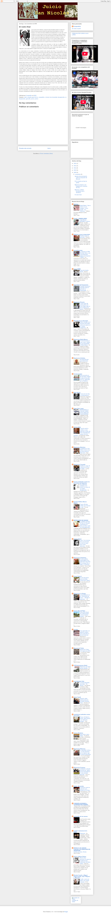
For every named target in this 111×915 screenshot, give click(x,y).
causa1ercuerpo (78, 250)
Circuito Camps (78, 374)
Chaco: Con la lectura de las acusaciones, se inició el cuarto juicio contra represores (85, 543)
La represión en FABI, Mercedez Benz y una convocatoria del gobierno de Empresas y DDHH (85, 254)
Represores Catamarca (80, 557)
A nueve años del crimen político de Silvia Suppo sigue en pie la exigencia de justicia (85, 306)
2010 (75, 170)
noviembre (78, 174)
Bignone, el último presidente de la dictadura (79, 191)
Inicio (49, 148)
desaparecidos (61, 97)
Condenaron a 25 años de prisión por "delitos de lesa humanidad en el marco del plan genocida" (85, 771)
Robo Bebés (77, 392)
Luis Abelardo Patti (79, 681)
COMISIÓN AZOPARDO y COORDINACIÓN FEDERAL (81, 804)
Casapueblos (77, 26)
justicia (36, 98)
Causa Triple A (78, 576)
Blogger (66, 911)
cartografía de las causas (81, 816)
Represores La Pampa (80, 593)
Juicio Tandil (77, 697)
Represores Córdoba (79, 358)
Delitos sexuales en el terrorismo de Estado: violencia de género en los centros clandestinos (85, 325)
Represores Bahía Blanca (81, 339)
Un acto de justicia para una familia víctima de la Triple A (85, 579)
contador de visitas (75, 901)
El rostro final (78, 194)
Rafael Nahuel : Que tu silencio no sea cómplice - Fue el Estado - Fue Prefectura (85, 208)
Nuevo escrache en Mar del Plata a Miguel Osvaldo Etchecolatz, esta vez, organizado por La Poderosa (85, 378)
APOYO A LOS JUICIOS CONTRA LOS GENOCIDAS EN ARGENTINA (82, 849)
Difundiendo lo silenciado (81, 320)
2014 (75, 165)
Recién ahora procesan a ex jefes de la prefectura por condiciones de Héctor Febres (85, 860)
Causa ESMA (77, 269)
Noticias (76, 204)
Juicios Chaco (78, 539)
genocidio (28, 98)
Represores (83, 833)
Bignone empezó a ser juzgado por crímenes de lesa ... (81, 186)
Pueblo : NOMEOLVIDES (80, 218)
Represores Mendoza (79, 447)
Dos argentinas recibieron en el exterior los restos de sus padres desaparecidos (85, 487)
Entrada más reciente (25, 148)
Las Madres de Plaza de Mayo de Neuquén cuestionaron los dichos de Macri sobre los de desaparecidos (85, 524)
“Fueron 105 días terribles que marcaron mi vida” (85, 506)
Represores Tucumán (79, 464)
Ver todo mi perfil (76, 28)
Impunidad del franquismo (81, 285)
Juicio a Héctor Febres (80, 856)
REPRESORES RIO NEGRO (81, 520)
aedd (25, 97)
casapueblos (42, 97)
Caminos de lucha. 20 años (80, 852)
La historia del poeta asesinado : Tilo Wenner (84, 684)
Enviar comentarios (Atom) (46, 153)
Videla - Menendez (79, 786)
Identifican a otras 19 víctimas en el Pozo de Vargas (85, 467)
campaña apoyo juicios (32, 97)
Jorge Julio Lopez (79, 408)
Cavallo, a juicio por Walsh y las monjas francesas (84, 881)
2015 (75, 163)
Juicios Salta (77, 427)
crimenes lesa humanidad (51, 97)
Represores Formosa (79, 767)
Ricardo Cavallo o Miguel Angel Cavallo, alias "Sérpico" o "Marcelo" (82, 876)
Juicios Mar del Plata (79, 610)
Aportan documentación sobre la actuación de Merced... (81, 178)
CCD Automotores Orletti (80, 665)
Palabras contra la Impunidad (82, 234)
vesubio (76, 629)
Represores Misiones (79, 748)
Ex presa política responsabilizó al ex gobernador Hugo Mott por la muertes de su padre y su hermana (85, 561)
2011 (75, 168)
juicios (32, 98)
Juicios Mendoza (78, 733)
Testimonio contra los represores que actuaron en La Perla (85, 789)
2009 (75, 172)
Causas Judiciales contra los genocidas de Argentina (82, 482)
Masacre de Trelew (79, 648)
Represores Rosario (79, 302)
